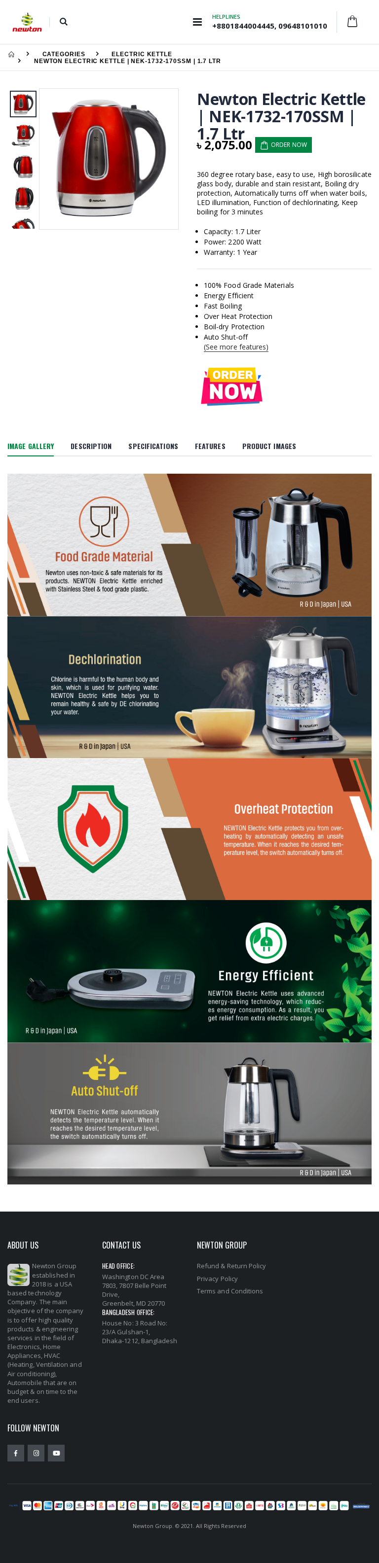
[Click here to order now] (231, 386)
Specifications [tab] (153, 446)
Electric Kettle (142, 54)
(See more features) (236, 346)
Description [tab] (91, 446)
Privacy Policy (217, 1278)
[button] (63, 22)
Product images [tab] (269, 446)
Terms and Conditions (230, 1290)
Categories (63, 54)
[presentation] (52, 159)
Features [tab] (210, 446)
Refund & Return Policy (231, 1265)
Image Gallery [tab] (30, 446)
